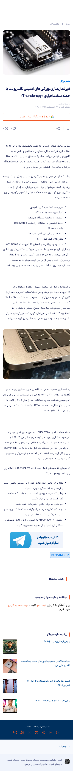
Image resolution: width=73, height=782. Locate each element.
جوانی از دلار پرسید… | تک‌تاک (56, 641)
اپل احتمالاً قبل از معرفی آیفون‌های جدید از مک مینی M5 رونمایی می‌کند (45, 663)
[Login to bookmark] (68, 128)
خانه (68, 24)
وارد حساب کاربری (17, 605)
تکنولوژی (54, 24)
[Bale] (15, 732)
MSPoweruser (58, 555)
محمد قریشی (64, 104)
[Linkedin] (51, 732)
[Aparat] (22, 732)
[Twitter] (36, 732)
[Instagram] (58, 732)
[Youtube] (29, 732)
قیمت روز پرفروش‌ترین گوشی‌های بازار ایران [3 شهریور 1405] (48, 683)
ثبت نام (41, 605)
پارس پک (43, 764)
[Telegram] (43, 732)
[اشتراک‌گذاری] (58, 128)
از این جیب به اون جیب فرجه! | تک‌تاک (52, 701)
